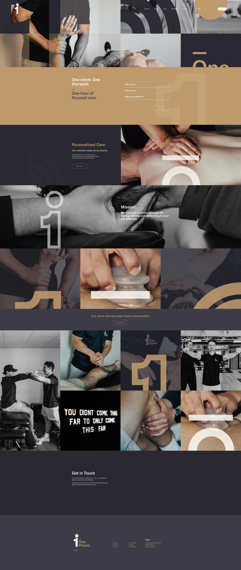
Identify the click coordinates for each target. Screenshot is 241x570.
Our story (130, 229)
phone (93, 478)
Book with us (222, 9)
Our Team (115, 546)
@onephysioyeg (120, 322)
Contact (185, 9)
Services (156, 9)
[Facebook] (205, 9)
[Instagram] (199, 9)
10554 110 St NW (150, 546)
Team (164, 9)
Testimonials (174, 9)
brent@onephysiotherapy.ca (153, 542)
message (98, 478)
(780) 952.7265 (149, 544)
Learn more (161, 108)
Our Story (146, 9)
